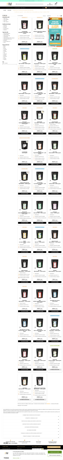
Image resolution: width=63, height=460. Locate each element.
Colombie (5, 49)
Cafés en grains (17, 7)
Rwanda (4, 58)
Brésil (4, 47)
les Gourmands (5, 28)
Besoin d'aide (53, 7)
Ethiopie (4, 50)
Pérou (4, 57)
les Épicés (5, 29)
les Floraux (5, 26)
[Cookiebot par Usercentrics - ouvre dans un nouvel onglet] (6, 458)
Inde (4, 52)
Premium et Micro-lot (6, 41)
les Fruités (5, 27)
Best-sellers (23, 7)
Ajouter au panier (24, 44)
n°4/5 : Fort (5, 20)
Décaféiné (5, 40)
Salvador (4, 59)
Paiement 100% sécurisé (10, 441)
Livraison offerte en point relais (24, 441)
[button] (54, 447)
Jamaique (5, 53)
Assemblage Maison (6, 33)
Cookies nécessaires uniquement (54, 455)
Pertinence (52, 15)
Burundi (4, 48)
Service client (38, 441)
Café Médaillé (5, 36)
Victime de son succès (54, 369)
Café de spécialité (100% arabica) (8, 37)
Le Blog (49, 7)
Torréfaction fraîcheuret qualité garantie (52, 442)
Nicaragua (5, 56)
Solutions (44, 7)
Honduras (5, 51)
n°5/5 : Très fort (5, 21)
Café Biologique (6, 34)
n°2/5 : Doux (5, 18)
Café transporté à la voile (7, 39)
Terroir (4, 42)
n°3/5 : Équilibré (5, 19)
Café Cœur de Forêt (6, 35)
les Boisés (5, 25)
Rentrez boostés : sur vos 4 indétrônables (30, 0)
